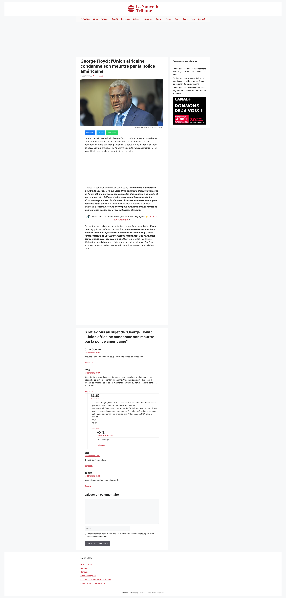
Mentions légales (88, 576)
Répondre (89, 362)
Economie (125, 19)
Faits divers (147, 19)
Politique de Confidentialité (92, 583)
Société (115, 19)
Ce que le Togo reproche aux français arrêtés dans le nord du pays (189, 72)
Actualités (85, 19)
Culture (136, 19)
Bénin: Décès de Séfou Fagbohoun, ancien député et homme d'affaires (189, 91)
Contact (201, 19)
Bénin (95, 19)
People (168, 19)
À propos (84, 568)
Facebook (90, 132)
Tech (193, 19)
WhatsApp (112, 132)
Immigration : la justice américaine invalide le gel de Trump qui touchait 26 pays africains (188, 81)
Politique (104, 19)
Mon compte (86, 564)
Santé (177, 19)
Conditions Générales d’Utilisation (95, 579)
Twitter (100, 132)
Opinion (159, 19)
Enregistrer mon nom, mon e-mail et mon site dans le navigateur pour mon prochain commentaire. (120, 535)
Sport (185, 19)
